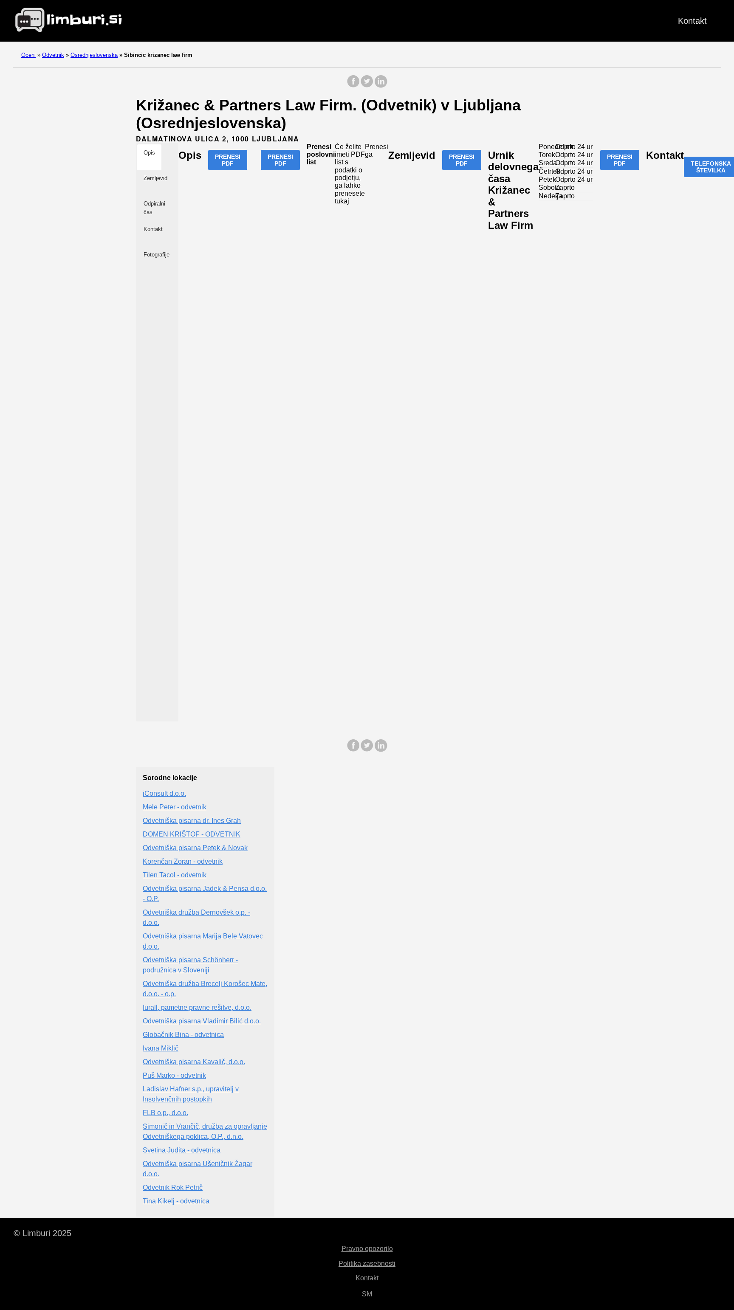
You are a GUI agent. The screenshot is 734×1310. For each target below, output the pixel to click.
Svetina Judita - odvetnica (181, 1150)
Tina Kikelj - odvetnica (176, 1201)
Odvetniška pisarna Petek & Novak (195, 847)
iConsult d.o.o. (164, 793)
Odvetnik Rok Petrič (173, 1187)
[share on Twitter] (367, 85)
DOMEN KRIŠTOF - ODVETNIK (191, 834)
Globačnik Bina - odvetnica (183, 1034)
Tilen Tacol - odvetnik (174, 875)
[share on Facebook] (353, 85)
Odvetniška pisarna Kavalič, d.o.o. (194, 1061)
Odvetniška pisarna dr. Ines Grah (192, 820)
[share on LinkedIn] (380, 85)
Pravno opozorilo (367, 1248)
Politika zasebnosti (367, 1263)
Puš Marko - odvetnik (174, 1075)
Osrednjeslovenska (94, 55)
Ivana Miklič (160, 1048)
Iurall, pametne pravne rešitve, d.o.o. (197, 1007)
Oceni (28, 55)
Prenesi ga (376, 150)
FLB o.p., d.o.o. (165, 1112)
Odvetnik (53, 55)
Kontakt (692, 20)
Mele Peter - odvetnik (174, 807)
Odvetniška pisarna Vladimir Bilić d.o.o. (202, 1021)
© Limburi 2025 (42, 1233)
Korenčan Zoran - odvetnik (183, 861)
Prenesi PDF (227, 160)
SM (367, 1294)
